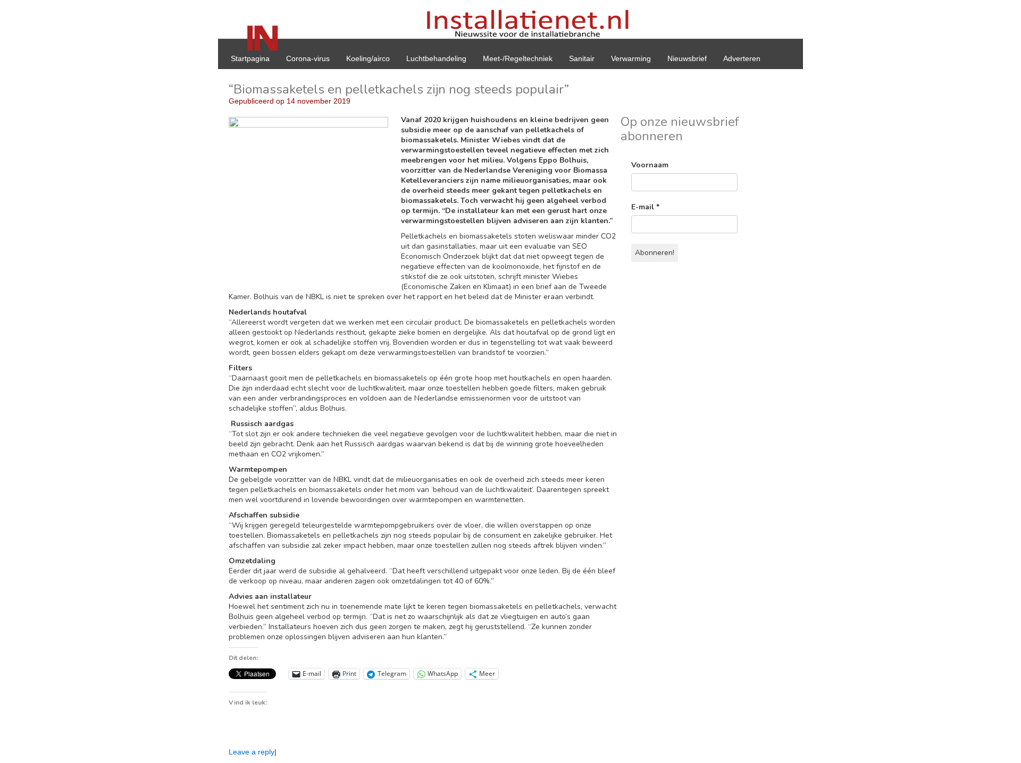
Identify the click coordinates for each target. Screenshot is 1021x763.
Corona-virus (308, 58)
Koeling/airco (368, 58)
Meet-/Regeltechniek (518, 58)
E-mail (645, 207)
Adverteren (741, 58)
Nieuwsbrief (687, 58)
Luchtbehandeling (436, 58)
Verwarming (631, 58)
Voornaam (649, 165)
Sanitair (582, 58)
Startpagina (250, 58)
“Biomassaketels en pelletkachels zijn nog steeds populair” (399, 89)
